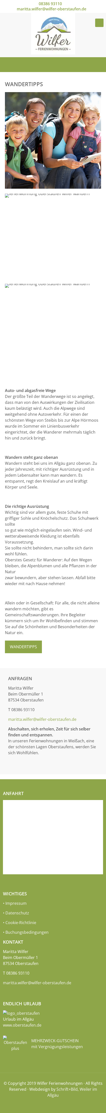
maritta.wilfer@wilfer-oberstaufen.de (51, 9)
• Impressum (15, 903)
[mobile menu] (99, 23)
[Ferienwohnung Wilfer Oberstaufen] (53, 33)
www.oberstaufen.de (22, 1025)
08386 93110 (50, 3)
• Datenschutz (16, 913)
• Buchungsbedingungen (26, 932)
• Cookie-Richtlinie (19, 922)
